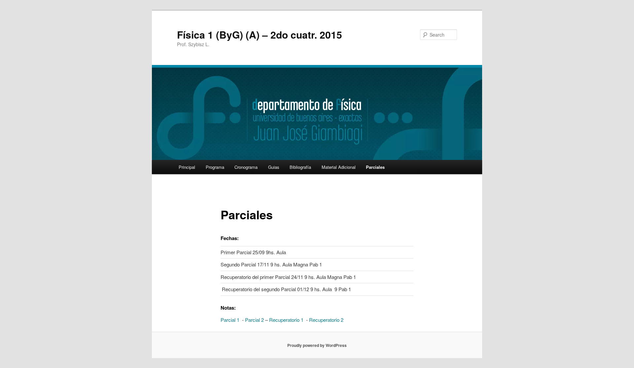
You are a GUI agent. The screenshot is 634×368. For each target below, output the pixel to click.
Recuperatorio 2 (326, 319)
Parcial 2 (254, 319)
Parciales (375, 167)
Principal (187, 167)
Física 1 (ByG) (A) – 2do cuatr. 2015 (259, 34)
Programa (215, 167)
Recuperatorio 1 (286, 319)
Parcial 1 (230, 319)
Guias (273, 167)
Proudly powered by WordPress (317, 345)
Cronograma (246, 167)
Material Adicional (339, 167)
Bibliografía (300, 167)
